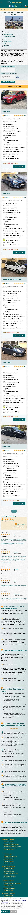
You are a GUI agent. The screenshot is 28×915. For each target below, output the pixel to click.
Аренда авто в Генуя (8, 859)
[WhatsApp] (15, 6)
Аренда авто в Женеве (9, 897)
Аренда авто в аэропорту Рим (10, 856)
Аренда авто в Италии (7, 853)
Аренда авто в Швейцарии (8, 893)
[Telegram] (12, 6)
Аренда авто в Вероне (8, 861)
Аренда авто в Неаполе (9, 863)
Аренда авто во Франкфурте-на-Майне (12, 846)
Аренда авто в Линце (8, 885)
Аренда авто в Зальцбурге (9, 886)
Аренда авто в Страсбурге (9, 876)
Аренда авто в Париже (9, 868)
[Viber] (9, 6)
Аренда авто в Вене (8, 881)
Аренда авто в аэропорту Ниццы (11, 873)
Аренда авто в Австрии (8, 880)
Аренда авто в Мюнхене (9, 842)
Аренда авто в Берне (8, 895)
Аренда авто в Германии (8, 839)
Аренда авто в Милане (9, 858)
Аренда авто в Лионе (8, 869)
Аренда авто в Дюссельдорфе (10, 847)
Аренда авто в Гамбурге (9, 849)
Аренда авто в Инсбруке (9, 888)
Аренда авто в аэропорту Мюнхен (11, 844)
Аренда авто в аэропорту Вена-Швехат (12, 883)
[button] (8, 70)
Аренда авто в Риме (8, 854)
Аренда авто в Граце (8, 890)
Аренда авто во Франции (8, 866)
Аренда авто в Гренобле (9, 874)
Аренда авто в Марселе (9, 871)
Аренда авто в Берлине (9, 841)
